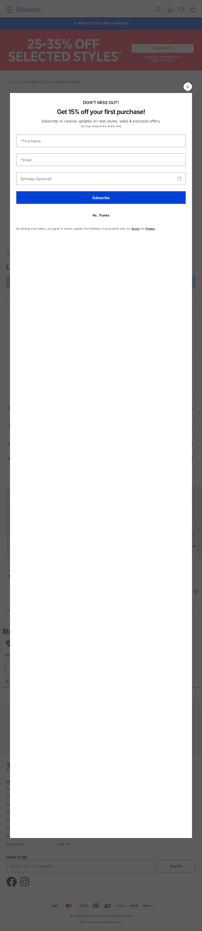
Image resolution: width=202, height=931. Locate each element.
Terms (135, 228)
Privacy (150, 228)
